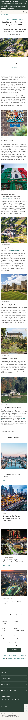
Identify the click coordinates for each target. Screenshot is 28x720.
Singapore (6, 706)
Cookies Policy (8, 717)
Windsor (10, 309)
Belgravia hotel (10, 143)
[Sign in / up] (26, 12)
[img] (26, 1)
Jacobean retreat (14, 250)
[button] (26, 713)
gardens (12, 362)
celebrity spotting (8, 198)
